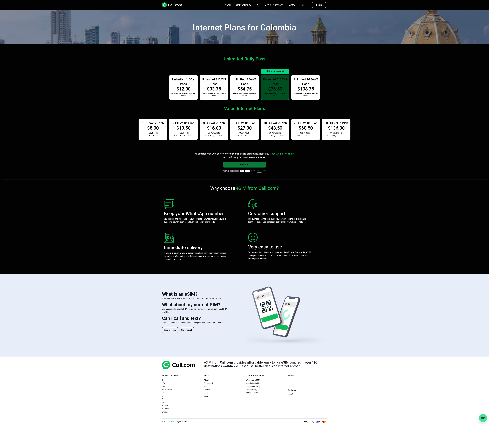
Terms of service (253, 393)
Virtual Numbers (274, 4)
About (228, 4)
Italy (163, 402)
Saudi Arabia (167, 390)
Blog (206, 393)
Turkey (164, 380)
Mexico (165, 406)
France (164, 393)
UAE (163, 386)
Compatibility (243, 4)
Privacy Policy (251, 390)
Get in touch (186, 330)
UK (163, 396)
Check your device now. (282, 153)
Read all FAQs (170, 330)
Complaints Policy (253, 386)
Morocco (165, 409)
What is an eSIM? (253, 380)
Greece (165, 412)
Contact (292, 4)
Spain (164, 399)
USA (164, 383)
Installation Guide (253, 383)
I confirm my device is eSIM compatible (246, 157)
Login (319, 5)
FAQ (258, 4)
